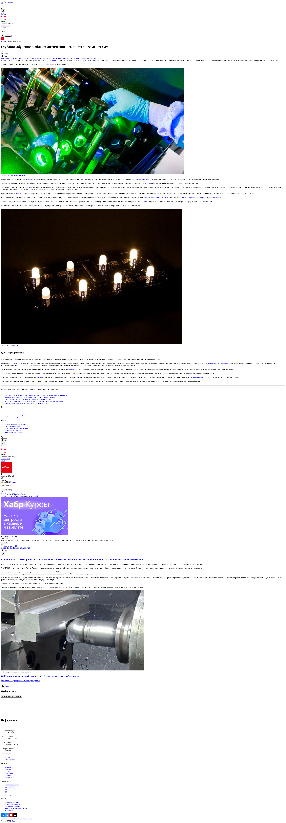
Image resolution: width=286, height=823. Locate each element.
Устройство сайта (12, 785)
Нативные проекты (12, 806)
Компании (9, 773)
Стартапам (9, 810)
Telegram (24, 494)
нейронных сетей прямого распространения (204, 197)
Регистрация (10, 760)
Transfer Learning (197, 377)
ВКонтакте (17, 494)
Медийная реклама (12, 804)
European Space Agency (15, 175)
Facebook (8, 494)
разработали (17, 363)
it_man (3, 41)
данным (148, 183)
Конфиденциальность (13, 795)
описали (19, 193)
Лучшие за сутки (7, 696)
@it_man (13, 482)
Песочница (9, 777)
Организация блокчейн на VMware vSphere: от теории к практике (30, 397)
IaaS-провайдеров (142, 179)
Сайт (3, 461)
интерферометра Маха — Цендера (216, 363)
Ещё (7, 686)
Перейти (4, 543)
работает (71, 369)
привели (145, 201)
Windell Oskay (12, 346)
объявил (40, 377)
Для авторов (10, 787)
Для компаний (10, 789)
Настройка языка (7, 819)
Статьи (8, 767)
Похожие (18, 696)
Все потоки (8, 2)
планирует (54, 60)
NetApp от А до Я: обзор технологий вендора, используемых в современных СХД (36, 395)
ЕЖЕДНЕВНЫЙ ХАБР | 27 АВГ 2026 (15, 548)
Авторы (8, 775)
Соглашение (10, 793)
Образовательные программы (16, 808)
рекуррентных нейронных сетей (156, 197)
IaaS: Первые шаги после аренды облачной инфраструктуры (28, 399)
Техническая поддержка (23, 819)
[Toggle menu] (2, 2)
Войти (7, 758)
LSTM (183, 197)
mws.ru (8, 727)
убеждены (28, 187)
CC (25, 175)
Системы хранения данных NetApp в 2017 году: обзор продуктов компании (34, 401)
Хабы (7, 771)
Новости (8, 769)
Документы (9, 791)
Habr (13, 821)
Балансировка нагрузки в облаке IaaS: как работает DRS (26, 403)
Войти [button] (3, 14)
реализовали (30, 179)
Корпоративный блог (13, 802)
